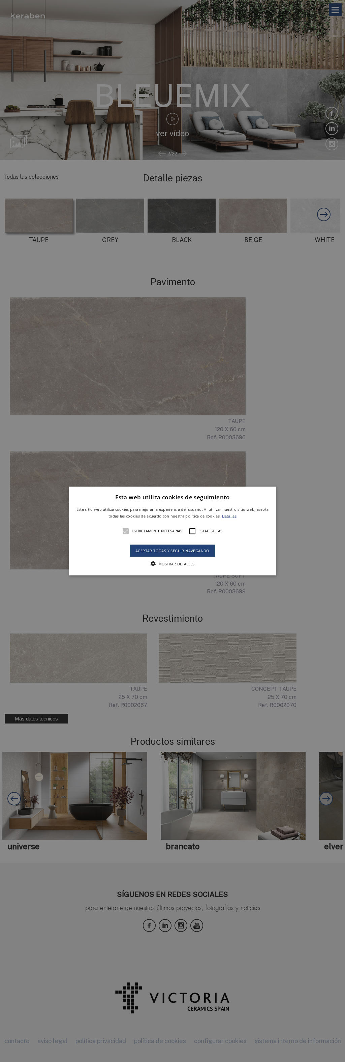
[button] (172, 531)
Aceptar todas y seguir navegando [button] (172, 550)
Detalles (229, 515)
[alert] (172, 531)
